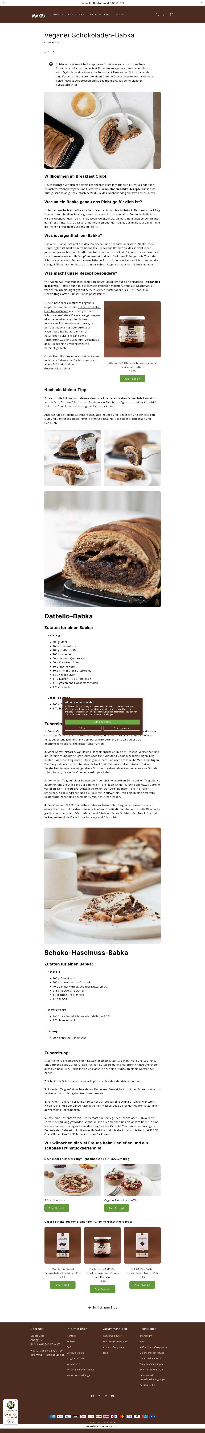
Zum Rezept (56, 1208)
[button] (94, 14)
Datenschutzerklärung (151, 1352)
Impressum (145, 1335)
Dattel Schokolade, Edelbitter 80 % (88, 1016)
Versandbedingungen (151, 1363)
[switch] (11, 1421)
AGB (141, 1341)
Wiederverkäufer (112, 1335)
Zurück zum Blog (105, 1307)
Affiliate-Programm (114, 1347)
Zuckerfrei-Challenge (78, 1375)
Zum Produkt (132, 378)
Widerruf (71, 1341)
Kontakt (71, 1335)
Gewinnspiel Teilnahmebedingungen (152, 1377)
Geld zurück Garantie (151, 1369)
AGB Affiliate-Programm (153, 1347)
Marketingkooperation (115, 1341)
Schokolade (69, 1081)
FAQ (69, 1347)
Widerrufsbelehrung (150, 1358)
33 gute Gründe (75, 1358)
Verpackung (73, 1363)
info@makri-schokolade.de (47, 1355)
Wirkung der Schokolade (80, 1369)
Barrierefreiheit (148, 1384)
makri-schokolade (106, 1422)
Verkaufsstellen (75, 1352)
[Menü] (16, 1401)
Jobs (105, 1352)
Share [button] (51, 51)
